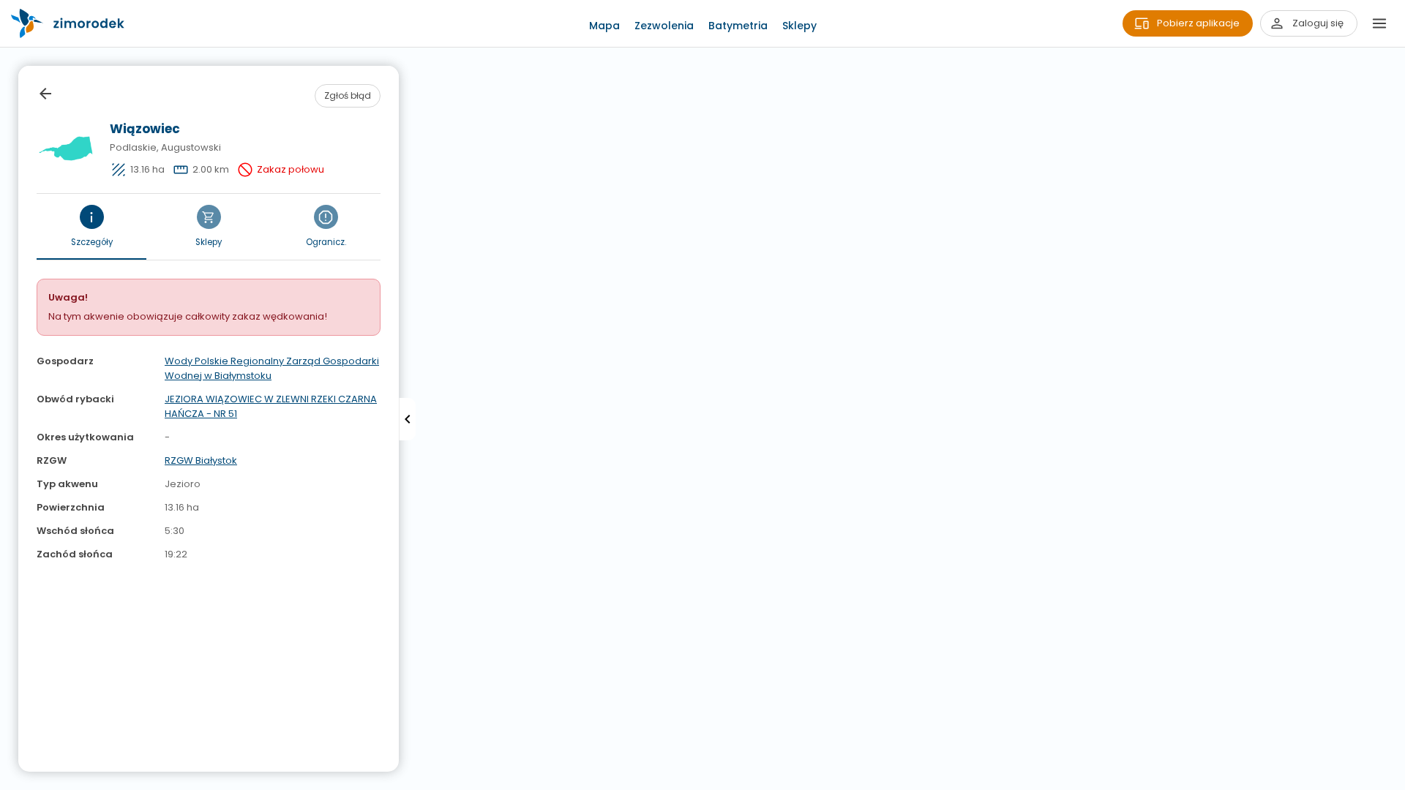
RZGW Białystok (201, 460)
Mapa (604, 25)
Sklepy (799, 25)
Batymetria (738, 25)
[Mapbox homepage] (9, 780)
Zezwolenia (664, 25)
